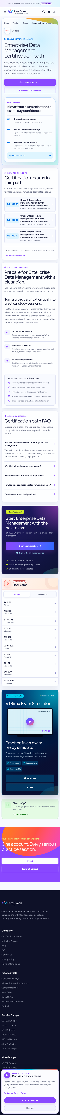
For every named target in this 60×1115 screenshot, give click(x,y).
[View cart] (48, 11)
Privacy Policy (8, 959)
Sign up (30, 861)
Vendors (16, 23)
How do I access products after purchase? (25, 475)
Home (6, 23)
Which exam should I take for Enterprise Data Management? (26, 444)
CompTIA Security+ (10, 978)
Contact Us (7, 954)
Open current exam (17, 155)
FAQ (3, 950)
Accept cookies (31, 1100)
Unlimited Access (10, 941)
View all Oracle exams (13, 255)
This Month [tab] (43, 594)
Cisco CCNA (7, 997)
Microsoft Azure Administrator (16, 983)
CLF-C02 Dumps (9, 1020)
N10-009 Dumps (9, 1048)
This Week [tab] (17, 594)
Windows (31, 778)
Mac (31, 787)
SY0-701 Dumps (9, 1034)
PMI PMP (5, 1006)
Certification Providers (12, 936)
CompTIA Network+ (10, 987)
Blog (4, 945)
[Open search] (43, 11)
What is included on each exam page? (23, 466)
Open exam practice (28, 82)
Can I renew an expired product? (20, 494)
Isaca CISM (7, 992)
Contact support (19, 814)
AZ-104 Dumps (8, 1030)
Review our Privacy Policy (15, 1093)
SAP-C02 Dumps (9, 1039)
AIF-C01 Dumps (9, 1043)
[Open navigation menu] (4, 11)
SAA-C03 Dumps (9, 1067)
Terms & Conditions (11, 964)
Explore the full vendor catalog (31, 553)
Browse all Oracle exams (30, 90)
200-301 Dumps (9, 1025)
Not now (30, 1108)
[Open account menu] (54, 11)
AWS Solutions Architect (13, 1001)
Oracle (25, 23)
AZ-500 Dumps (9, 1063)
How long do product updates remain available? (28, 485)
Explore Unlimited (30, 869)
